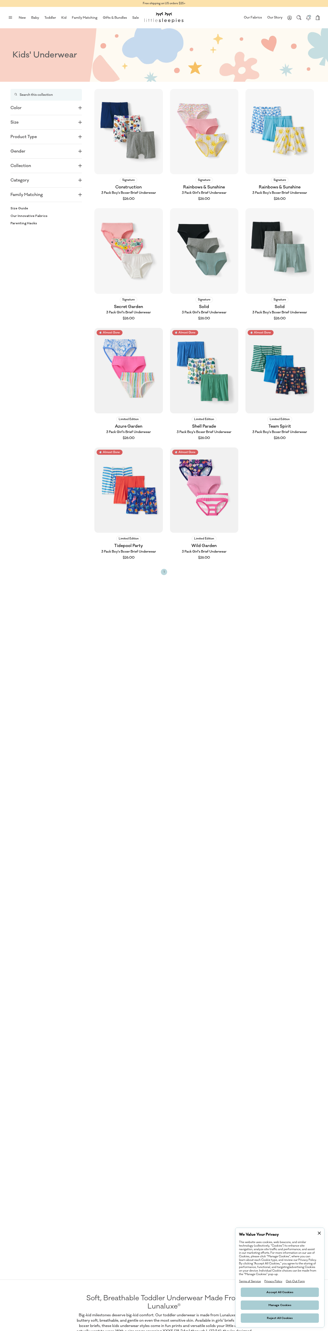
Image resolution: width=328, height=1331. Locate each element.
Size (14, 122)
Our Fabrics (253, 17)
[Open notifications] (308, 17)
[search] (299, 17)
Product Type (23, 136)
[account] (289, 17)
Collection (20, 165)
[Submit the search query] (15, 94)
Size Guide (19, 208)
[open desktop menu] (10, 17)
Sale (135, 18)
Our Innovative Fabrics (28, 216)
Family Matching (26, 194)
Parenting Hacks (23, 223)
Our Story (274, 17)
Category (19, 180)
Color (16, 107)
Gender (17, 151)
